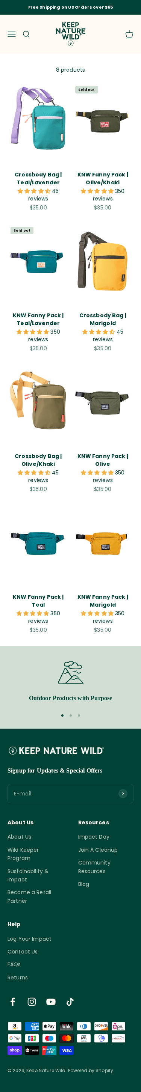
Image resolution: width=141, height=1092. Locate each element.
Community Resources (94, 867)
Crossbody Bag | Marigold (102, 319)
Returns (18, 977)
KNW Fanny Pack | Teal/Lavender (38, 319)
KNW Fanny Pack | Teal (38, 601)
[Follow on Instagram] (32, 1002)
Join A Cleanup (98, 850)
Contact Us (23, 951)
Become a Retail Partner (29, 896)
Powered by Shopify (91, 1070)
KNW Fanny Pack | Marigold (102, 601)
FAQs (14, 964)
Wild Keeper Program (23, 854)
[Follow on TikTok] (70, 1002)
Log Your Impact (30, 939)
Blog (83, 884)
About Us (19, 836)
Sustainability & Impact (28, 875)
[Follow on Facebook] (13, 1002)
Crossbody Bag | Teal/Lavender (38, 178)
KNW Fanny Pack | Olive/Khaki (102, 178)
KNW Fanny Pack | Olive (102, 460)
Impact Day (93, 836)
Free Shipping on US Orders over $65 (70, 7)
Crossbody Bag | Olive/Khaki (38, 460)
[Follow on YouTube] (51, 1002)
